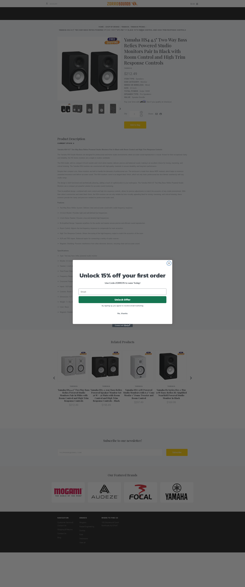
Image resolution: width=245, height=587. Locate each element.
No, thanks (122, 313)
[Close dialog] (169, 263)
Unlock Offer (123, 300)
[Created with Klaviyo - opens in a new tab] (122, 325)
